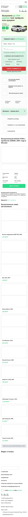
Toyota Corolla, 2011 (7, 438)
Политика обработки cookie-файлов (11, 483)
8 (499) (23, 7)
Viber (18, 64)
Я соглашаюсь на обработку (14, 52)
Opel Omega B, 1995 (7, 418)
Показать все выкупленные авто (14, 446)
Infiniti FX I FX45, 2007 (8, 379)
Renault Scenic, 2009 (8, 360)
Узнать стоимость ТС (14, 68)
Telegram (7, 64)
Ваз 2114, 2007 (6, 277)
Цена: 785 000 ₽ (14, 186)
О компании (4, 471)
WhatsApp (19, 61)
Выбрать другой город (7, 506)
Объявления (4, 477)
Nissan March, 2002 (7, 309)
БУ (8, 200)
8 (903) (23, 6)
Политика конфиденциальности (10, 486)
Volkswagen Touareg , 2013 (9, 399)
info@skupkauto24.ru (8, 514)
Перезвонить (8, 61)
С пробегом (13, 200)
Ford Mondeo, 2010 (7, 340)
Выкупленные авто (6, 474)
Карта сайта (4, 509)
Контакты (4, 480)
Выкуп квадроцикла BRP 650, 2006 (12, 234)
